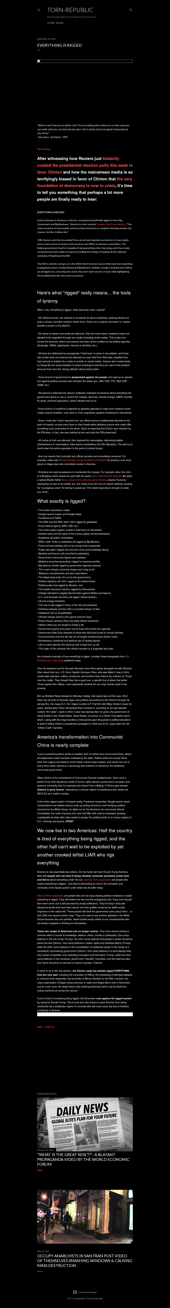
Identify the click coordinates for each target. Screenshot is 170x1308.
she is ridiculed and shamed (106, 476)
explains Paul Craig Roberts (111, 224)
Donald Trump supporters (97, 879)
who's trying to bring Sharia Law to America (84, 479)
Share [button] (39, 1027)
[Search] (131, 9)
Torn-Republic (70, 9)
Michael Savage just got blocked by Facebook (83, 460)
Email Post (49, 1027)
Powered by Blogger (87, 1292)
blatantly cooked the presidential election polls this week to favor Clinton (85, 165)
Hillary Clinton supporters (50, 895)
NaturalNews (44, 149)
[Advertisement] (85, 1061)
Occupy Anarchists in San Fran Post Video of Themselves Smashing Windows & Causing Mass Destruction (84, 1260)
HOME (50, 22)
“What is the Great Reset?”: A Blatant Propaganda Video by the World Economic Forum (83, 1159)
